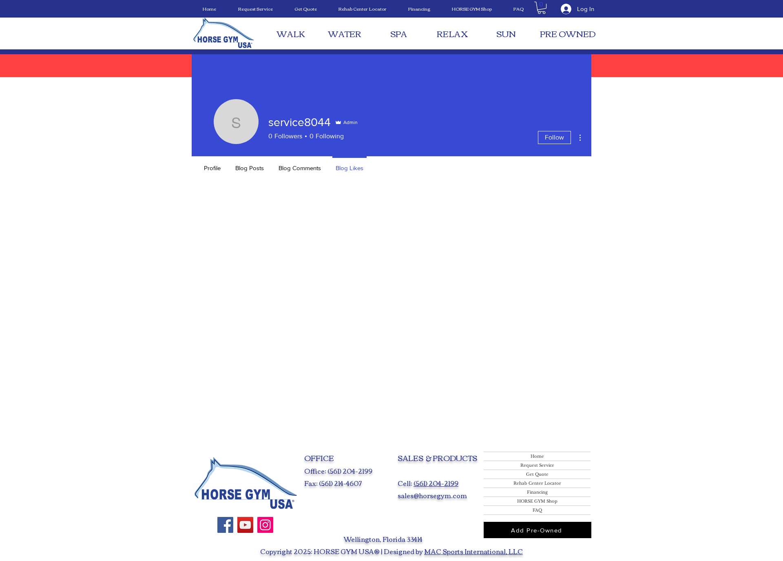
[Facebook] (225, 525)
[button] (541, 8)
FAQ (537, 510)
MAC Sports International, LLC (473, 551)
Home (537, 456)
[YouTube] (245, 525)
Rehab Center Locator (537, 483)
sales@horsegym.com (432, 495)
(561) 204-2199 (436, 483)
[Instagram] (265, 525)
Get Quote (537, 474)
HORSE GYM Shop (537, 501)
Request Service (537, 465)
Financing (537, 492)
